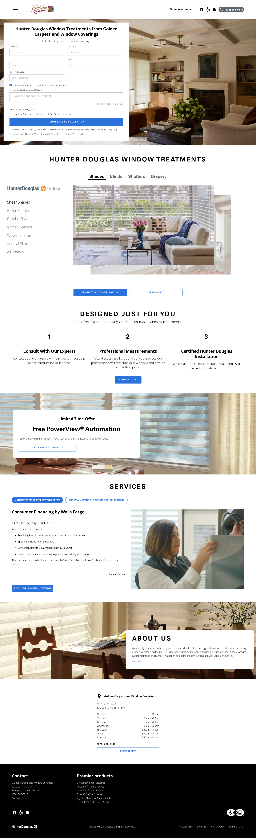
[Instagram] (214, 9)
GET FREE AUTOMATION (48, 448)
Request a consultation (32, 589)
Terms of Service (72, 134)
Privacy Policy (56, 134)
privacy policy (112, 129)
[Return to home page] (73, 9)
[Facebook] (201, 9)
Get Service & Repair (61, 114)
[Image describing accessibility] (235, 812)
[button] (15, 9)
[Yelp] (208, 9)
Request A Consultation (100, 293)
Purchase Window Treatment (28, 114)
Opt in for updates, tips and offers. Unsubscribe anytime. (40, 85)
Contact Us (128, 380)
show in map (128, 750)
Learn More (156, 293)
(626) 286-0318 (106, 744)
